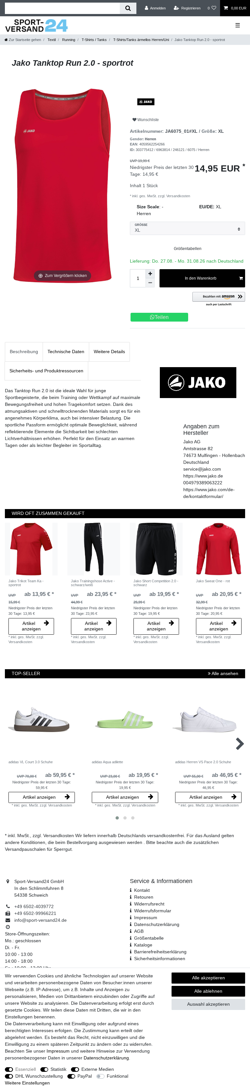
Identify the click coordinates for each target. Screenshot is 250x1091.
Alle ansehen (224, 673)
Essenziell (25, 1069)
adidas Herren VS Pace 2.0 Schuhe (203, 762)
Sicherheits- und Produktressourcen (46, 370)
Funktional (117, 1076)
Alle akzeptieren (208, 977)
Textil (51, 40)
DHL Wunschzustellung (39, 1076)
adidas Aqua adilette (107, 762)
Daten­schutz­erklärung (156, 924)
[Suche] (128, 8)
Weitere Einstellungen (27, 1082)
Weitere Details (109, 351)
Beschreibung (24, 351)
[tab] (24, 351)
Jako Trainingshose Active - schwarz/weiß (93, 583)
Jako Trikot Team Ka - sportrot (26, 583)
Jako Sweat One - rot (213, 581)
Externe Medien (97, 1069)
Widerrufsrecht (149, 903)
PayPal (84, 1076)
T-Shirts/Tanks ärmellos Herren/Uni (140, 40)
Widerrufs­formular (152, 910)
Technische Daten (66, 351)
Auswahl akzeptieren (208, 1004)
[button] (218, 299)
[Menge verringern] (150, 282)
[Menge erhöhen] (150, 273)
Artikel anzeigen (31, 626)
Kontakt (142, 890)
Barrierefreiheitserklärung (160, 951)
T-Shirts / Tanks (94, 40)
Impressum (145, 917)
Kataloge (143, 944)
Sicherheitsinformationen (159, 958)
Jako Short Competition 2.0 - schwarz (155, 583)
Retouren (143, 897)
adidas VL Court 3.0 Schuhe (30, 762)
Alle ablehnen (208, 991)
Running (68, 40)
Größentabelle (149, 938)
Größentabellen (187, 248)
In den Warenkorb (200, 278)
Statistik (58, 1069)
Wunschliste (147, 119)
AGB (139, 931)
